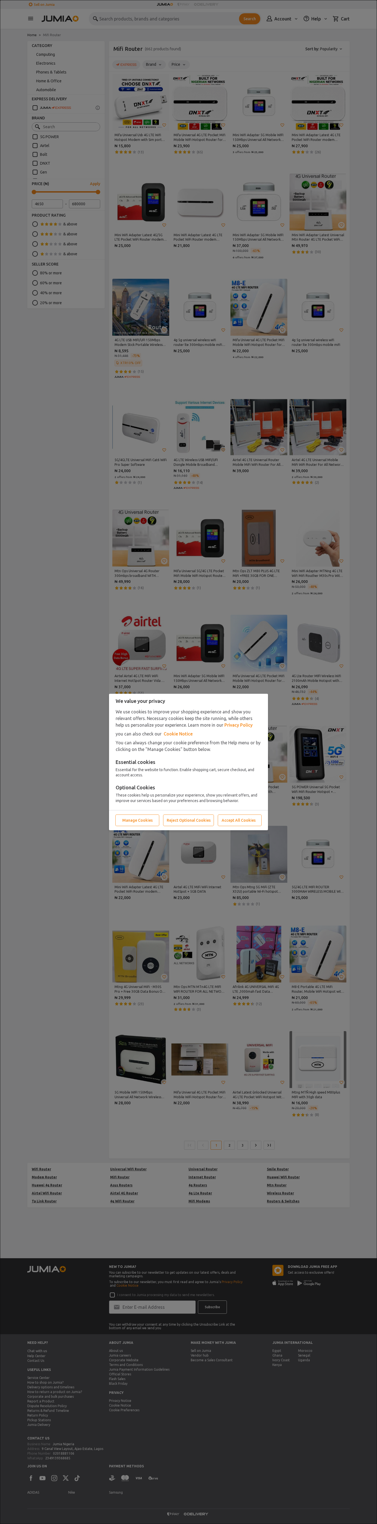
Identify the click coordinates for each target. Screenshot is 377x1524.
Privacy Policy (238, 724)
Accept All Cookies (239, 820)
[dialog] (188, 762)
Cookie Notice (178, 733)
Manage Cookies (137, 820)
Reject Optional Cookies (189, 820)
